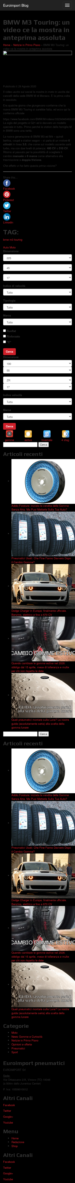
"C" (9, 342)
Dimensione (11, 251)
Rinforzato (13, 336)
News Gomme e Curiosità (26, 1037)
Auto (6, 247)
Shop (14, 1146)
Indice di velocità (14, 286)
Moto (13, 247)
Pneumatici (18, 1048)
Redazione (17, 1142)
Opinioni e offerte (21, 1044)
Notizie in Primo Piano (26, 45)
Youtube (8, 1122)
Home (6, 45)
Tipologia (9, 300)
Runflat (11, 331)
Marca (7, 315)
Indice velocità (12, 395)
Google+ (8, 1117)
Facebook (9, 1105)
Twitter (7, 1111)
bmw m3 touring (12, 240)
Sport (14, 1052)
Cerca (9, 351)
